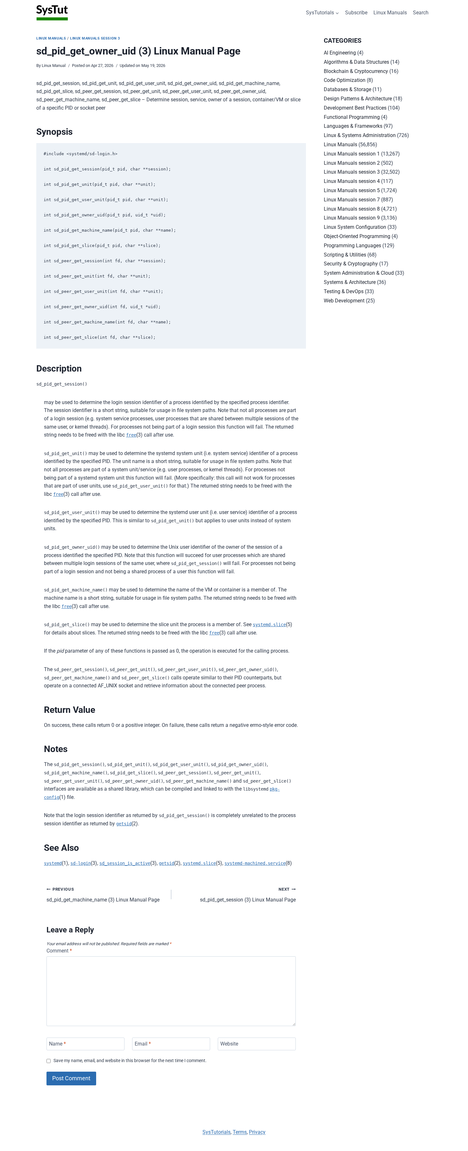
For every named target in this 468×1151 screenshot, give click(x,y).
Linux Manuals (390, 13)
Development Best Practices (355, 108)
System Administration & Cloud (359, 273)
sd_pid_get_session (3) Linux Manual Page (248, 895)
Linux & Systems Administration (360, 135)
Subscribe (356, 13)
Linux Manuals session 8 (352, 209)
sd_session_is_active (124, 863)
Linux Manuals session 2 (352, 163)
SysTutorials (216, 1132)
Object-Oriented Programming (357, 236)
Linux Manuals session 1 (352, 154)
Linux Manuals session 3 (95, 38)
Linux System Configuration (355, 227)
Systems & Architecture (350, 282)
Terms (240, 1132)
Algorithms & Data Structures (356, 62)
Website (229, 1044)
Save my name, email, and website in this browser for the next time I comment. (130, 1060)
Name (57, 1044)
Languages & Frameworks (353, 126)
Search (421, 13)
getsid (123, 823)
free (131, 435)
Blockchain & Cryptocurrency (356, 71)
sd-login (80, 863)
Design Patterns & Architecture (358, 99)
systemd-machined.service (255, 863)
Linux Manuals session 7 (352, 200)
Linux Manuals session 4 (352, 181)
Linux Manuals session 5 (352, 190)
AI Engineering (340, 53)
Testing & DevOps (344, 291)
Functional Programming (352, 117)
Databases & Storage (347, 89)
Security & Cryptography (351, 264)
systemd (53, 863)
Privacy (257, 1132)
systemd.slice (269, 624)
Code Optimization (344, 80)
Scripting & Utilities (345, 255)
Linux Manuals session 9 (352, 218)
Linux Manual (54, 65)
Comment (59, 951)
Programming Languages (352, 246)
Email (143, 1044)
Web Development (344, 301)
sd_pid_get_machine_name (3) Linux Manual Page (103, 895)
